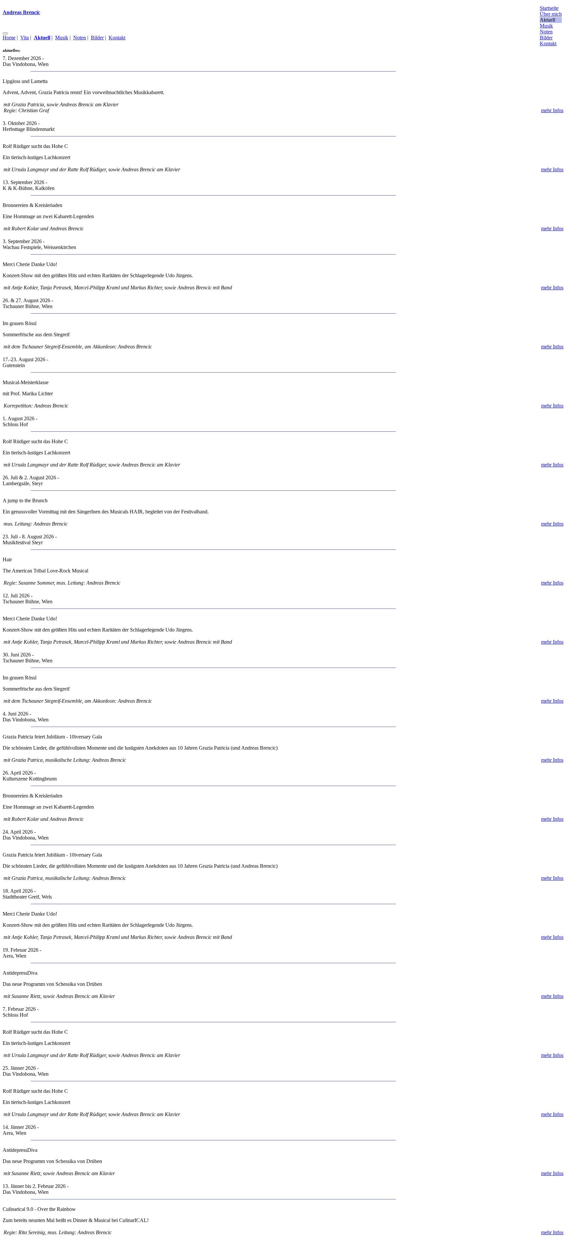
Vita (24, 37)
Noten (79, 37)
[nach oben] (5, 33)
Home (9, 37)
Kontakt (117, 37)
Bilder (97, 37)
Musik (61, 37)
